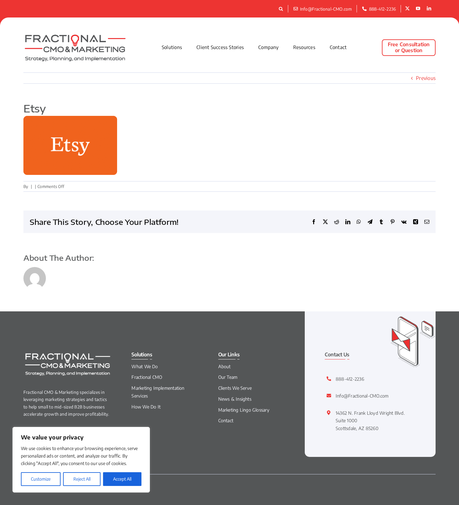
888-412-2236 (350, 379)
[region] (81, 460)
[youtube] (418, 9)
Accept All (122, 479)
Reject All (82, 479)
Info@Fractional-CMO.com (362, 396)
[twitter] (407, 9)
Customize (41, 479)
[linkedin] (429, 9)
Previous (426, 78)
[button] (282, 8)
